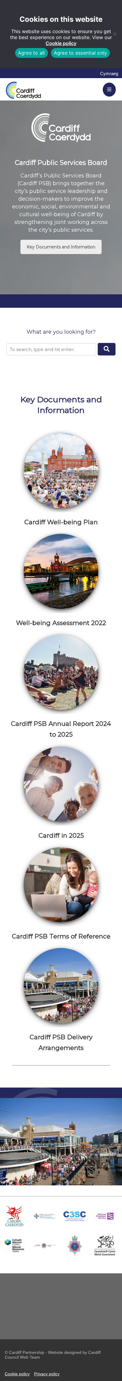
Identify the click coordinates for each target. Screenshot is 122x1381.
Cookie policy (61, 43)
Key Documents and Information (61, 247)
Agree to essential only (80, 53)
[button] (106, 349)
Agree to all (31, 53)
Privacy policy (47, 1373)
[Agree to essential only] (115, 34)
